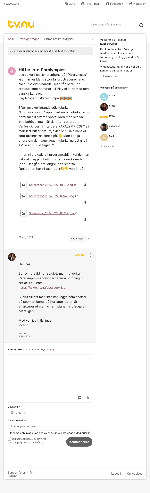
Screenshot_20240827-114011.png (51, 184)
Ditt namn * (14, 406)
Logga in (116, 473)
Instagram (139, 3)
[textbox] (50, 374)
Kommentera (79, 442)
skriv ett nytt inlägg (42, 349)
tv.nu (72, 3)
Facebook (116, 3)
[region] (50, 152)
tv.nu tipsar (92, 3)
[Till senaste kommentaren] (92, 39)
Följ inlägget (77, 238)
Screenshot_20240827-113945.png (52, 196)
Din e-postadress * (19, 420)
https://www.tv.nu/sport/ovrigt (42, 287)
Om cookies (134, 473)
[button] (79, 398)
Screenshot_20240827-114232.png (52, 213)
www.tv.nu (12, 3)
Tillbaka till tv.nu (110, 76)
